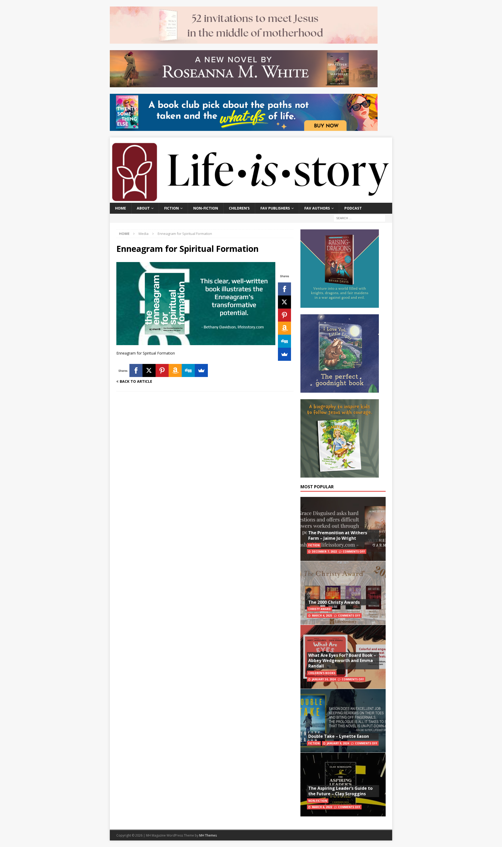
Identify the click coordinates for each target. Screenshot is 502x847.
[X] (284, 302)
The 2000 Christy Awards (334, 602)
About (143, 208)
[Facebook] (284, 288)
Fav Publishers (275, 208)
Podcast (353, 208)
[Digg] (284, 341)
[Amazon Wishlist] (284, 328)
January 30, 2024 (324, 679)
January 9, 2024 (338, 743)
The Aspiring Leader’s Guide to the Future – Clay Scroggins (340, 791)
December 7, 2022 (324, 551)
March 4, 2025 (322, 615)
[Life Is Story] (251, 199)
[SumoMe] (284, 354)
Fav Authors (317, 208)
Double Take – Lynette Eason (338, 736)
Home (120, 208)
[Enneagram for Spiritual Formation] (195, 341)
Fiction (171, 208)
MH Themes (208, 835)
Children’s (239, 208)
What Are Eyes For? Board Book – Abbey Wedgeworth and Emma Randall (342, 660)
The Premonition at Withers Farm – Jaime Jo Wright (337, 535)
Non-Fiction (205, 208)
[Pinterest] (284, 315)
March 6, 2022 (322, 807)
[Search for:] (359, 217)
